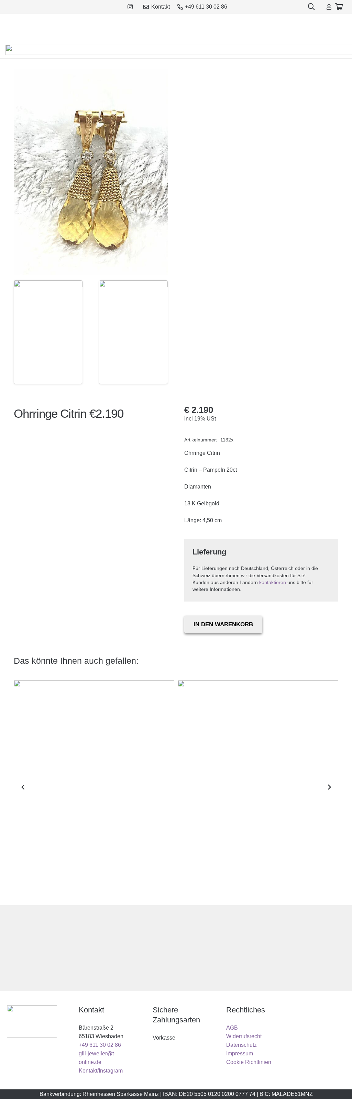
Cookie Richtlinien (248, 1062)
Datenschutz (241, 1045)
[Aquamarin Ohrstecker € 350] (258, 787)
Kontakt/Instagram (101, 1071)
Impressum (239, 1053)
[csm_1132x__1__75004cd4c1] (133, 332)
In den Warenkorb (223, 624)
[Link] (329, 7)
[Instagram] (130, 6)
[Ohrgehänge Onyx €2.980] (94, 787)
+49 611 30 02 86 (100, 1045)
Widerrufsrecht (244, 1036)
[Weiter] (329, 787)
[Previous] (23, 787)
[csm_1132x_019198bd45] (48, 332)
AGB (232, 1028)
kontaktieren (272, 582)
